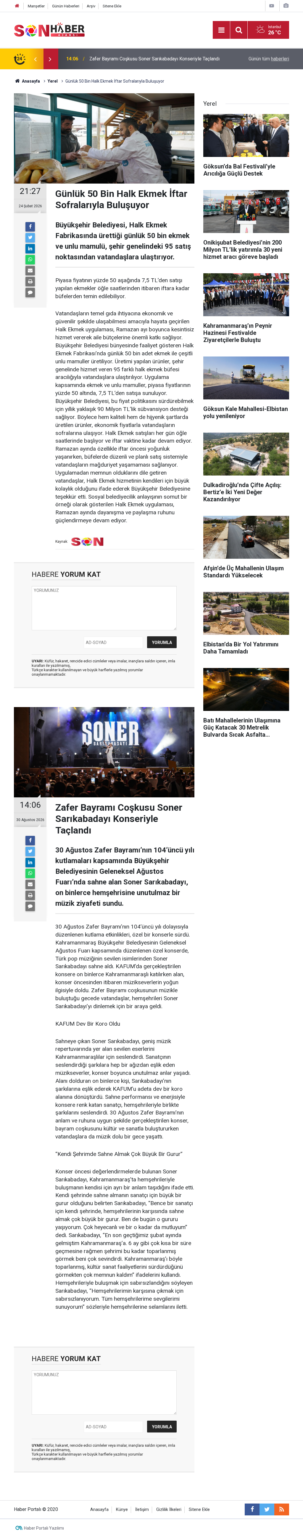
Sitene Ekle (112, 6)
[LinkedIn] (30, 248)
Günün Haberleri (65, 6)
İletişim (142, 1509)
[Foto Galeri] (286, 6)
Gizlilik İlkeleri (168, 1509)
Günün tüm (269, 59)
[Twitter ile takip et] (267, 1509)
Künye (122, 1509)
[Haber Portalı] (49, 29)
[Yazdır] (30, 281)
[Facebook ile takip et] (252, 1509)
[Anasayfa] (17, 6)
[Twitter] (30, 237)
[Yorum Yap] (30, 292)
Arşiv (91, 6)
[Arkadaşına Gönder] (30, 270)
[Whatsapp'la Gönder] (30, 259)
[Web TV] (271, 6)
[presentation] (35, 58)
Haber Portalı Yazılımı (44, 1528)
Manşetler (36, 6)
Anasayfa (99, 1509)
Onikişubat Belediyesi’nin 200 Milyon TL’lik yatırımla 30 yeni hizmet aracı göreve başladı (150, 58)
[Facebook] (30, 227)
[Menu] (221, 30)
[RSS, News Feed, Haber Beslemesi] (281, 1509)
